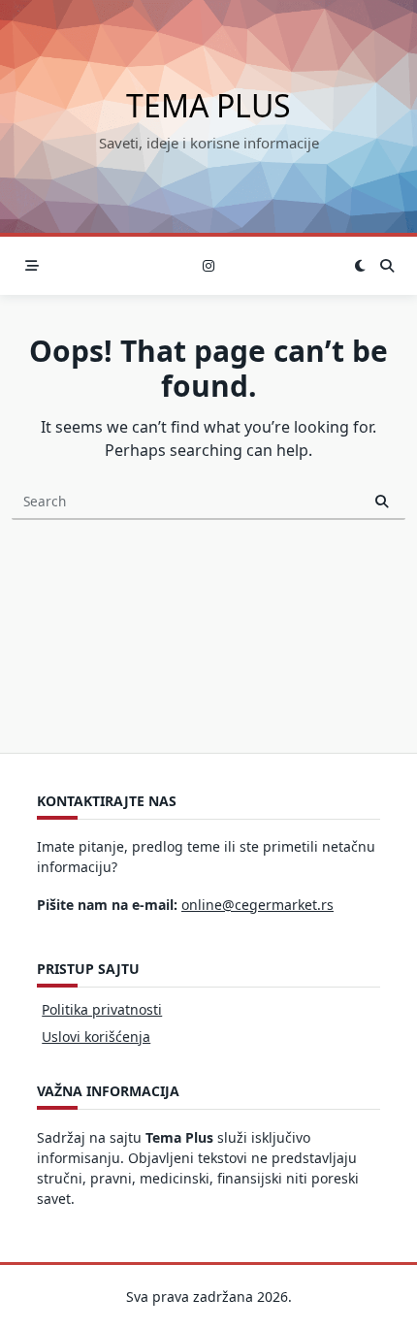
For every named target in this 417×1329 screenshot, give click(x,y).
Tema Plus (208, 105)
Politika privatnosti (102, 1009)
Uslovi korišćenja (96, 1036)
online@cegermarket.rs (257, 904)
